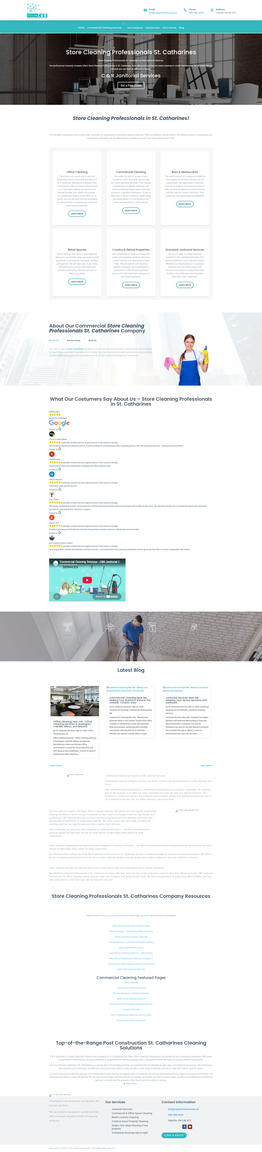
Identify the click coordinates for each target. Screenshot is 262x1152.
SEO (113, 1148)
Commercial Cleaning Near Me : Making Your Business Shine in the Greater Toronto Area (130, 700)
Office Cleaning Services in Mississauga (131, 926)
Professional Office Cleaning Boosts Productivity (131, 964)
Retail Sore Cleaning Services (131, 969)
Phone (192, 9)
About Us (54, 340)
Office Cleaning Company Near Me (131, 937)
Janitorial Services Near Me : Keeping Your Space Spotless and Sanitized (186, 700)
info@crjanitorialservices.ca (163, 12)
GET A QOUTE (175, 1135)
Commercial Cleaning (118, 710)
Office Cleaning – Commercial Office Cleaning (131, 931)
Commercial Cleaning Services (104, 27)
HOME (81, 27)
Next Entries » (207, 766)
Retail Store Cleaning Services (131, 998)
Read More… (132, 1083)
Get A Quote (169, 27)
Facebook (113, 915)
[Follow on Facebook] (184, 1127)
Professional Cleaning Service (131, 1020)
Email (152, 9)
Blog (181, 27)
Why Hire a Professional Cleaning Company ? (131, 958)
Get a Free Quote (131, 85)
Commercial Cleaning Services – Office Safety (131, 953)
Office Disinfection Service (131, 947)
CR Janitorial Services (65, 730)
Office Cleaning (131, 982)
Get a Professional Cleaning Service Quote (131, 1015)
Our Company (135, 27)
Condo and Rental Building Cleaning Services (131, 1004)
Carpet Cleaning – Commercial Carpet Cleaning (131, 942)
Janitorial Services (131, 1009)
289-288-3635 (196, 12)
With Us (92, 340)
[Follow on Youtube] (190, 1127)
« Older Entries (55, 766)
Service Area (153, 27)
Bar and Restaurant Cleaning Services (131, 993)
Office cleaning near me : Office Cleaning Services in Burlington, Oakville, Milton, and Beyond (72, 724)
